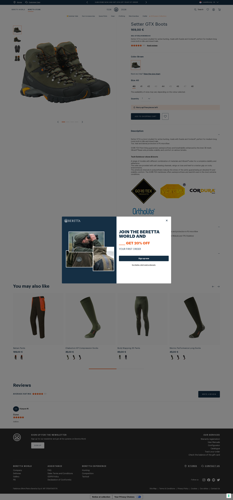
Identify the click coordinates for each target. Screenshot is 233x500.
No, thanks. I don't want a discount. (144, 265)
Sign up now (143, 258)
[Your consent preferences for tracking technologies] (228, 495)
